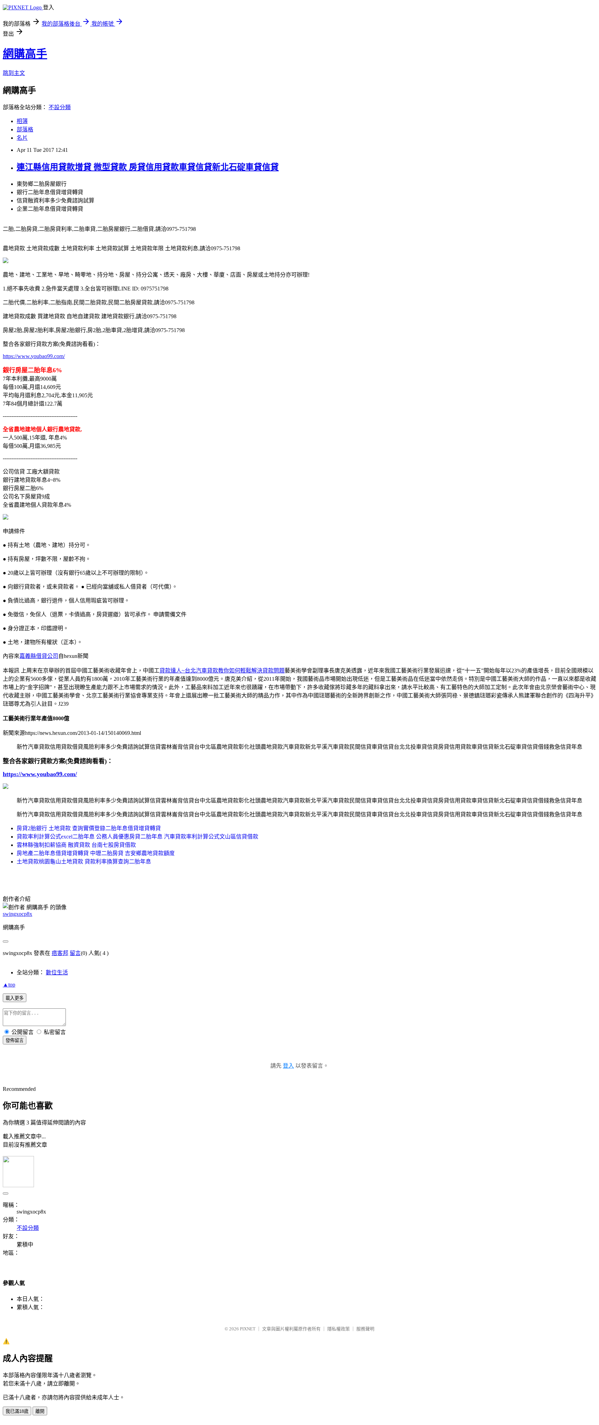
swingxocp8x (17, 914)
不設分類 (60, 107)
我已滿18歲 (17, 1411)
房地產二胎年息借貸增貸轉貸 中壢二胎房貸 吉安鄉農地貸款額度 (96, 853)
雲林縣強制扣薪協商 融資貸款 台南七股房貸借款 (76, 845)
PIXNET (247, 1328)
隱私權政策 (338, 1328)
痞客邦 (60, 953)
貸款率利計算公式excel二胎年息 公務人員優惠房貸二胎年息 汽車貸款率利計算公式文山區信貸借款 (137, 837)
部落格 (25, 129)
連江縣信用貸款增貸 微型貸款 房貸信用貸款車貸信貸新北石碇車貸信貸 (148, 167)
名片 (22, 138)
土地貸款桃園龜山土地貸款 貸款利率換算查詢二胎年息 (84, 861)
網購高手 (25, 53)
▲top (9, 985)
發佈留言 (15, 1040)
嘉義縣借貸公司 (38, 656)
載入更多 (15, 998)
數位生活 (57, 972)
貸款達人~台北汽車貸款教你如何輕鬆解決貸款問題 (222, 671)
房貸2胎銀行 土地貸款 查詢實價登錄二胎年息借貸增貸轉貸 (89, 828)
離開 (39, 1411)
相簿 (22, 121)
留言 (75, 953)
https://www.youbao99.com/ (34, 356)
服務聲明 (365, 1328)
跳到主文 (14, 73)
